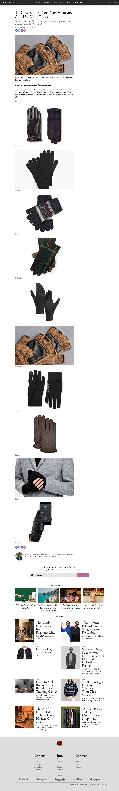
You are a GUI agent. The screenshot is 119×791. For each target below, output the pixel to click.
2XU (17, 410)
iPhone (59, 767)
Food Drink (47, 2)
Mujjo (17, 543)
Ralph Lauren (20, 278)
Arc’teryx (18, 322)
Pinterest (60, 779)
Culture (68, 2)
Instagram (42, 779)
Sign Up (110, 2)
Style (55, 2)
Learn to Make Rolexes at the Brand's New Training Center (46, 687)
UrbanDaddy (8, 2)
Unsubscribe (38, 769)
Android (60, 769)
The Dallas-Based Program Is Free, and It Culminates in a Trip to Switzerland (45, 697)
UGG (17, 455)
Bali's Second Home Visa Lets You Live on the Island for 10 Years (48, 608)
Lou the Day (44, 649)
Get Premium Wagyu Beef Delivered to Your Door (71, 608)
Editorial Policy (83, 784)
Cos (16, 499)
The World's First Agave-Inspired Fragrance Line (45, 628)
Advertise (37, 764)
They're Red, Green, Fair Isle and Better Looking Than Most (93, 699)
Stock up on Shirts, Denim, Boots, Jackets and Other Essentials (91, 724)
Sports (75, 2)
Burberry (18, 146)
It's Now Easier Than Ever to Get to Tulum (93, 606)
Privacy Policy (104, 784)
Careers (59, 761)
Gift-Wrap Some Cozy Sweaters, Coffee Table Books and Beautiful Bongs (46, 727)
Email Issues (38, 767)
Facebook (24, 779)
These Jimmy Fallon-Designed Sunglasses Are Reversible (92, 628)
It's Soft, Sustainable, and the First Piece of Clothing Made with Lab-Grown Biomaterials (92, 671)
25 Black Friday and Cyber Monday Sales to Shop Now (92, 714)
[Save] (24, 30)
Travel (61, 2)
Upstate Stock (20, 366)
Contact (37, 759)
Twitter (77, 779)
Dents (17, 234)
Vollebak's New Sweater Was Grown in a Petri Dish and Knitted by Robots (93, 657)
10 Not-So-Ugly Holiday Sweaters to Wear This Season (92, 688)
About (59, 759)
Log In (115, 2)
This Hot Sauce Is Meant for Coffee (25, 606)
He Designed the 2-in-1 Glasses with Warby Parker (92, 637)
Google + (95, 779)
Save (22, 30)
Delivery (82, 2)
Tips (36, 761)
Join (58, 764)
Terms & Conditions (94, 784)
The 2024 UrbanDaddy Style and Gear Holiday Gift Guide (45, 715)
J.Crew (17, 190)
